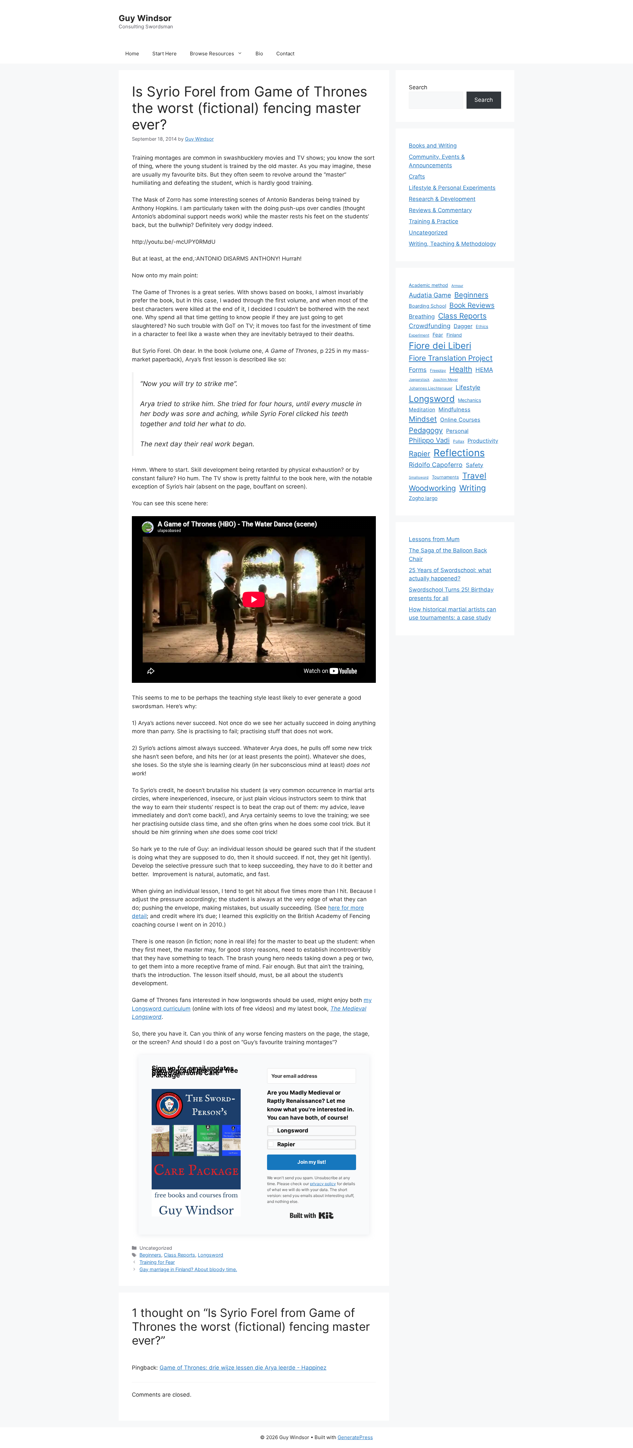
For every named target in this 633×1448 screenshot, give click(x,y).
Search (418, 87)
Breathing (422, 316)
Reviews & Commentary (440, 210)
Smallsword (419, 477)
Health (460, 369)
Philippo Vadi (429, 440)
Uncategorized (428, 232)
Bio (259, 53)
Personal (457, 431)
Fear (438, 335)
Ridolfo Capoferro (436, 465)
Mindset (423, 419)
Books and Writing (433, 145)
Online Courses (460, 419)
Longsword (292, 1130)
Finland (454, 335)
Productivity (482, 440)
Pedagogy (426, 430)
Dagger (463, 326)
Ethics (482, 326)
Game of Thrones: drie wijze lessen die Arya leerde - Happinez (243, 1367)
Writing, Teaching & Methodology (452, 243)
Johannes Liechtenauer (430, 388)
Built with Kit (312, 1215)
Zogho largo (423, 498)
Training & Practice (433, 221)
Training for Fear (157, 1262)
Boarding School (427, 306)
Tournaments (445, 477)
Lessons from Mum (434, 539)
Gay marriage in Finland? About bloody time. (188, 1269)
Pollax (458, 441)
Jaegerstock (419, 379)
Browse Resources (212, 53)
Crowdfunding (429, 326)
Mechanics (469, 400)
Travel (474, 476)
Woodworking (432, 488)
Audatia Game (430, 295)
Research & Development (442, 199)
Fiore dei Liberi (440, 345)
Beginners (150, 1255)
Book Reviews (472, 305)
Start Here (164, 53)
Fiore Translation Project (451, 357)
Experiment (419, 335)
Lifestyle (468, 387)
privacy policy (323, 1183)
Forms (418, 370)
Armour (457, 286)
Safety (474, 464)
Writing (472, 488)
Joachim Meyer (445, 379)
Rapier (286, 1144)
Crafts (417, 176)
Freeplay (438, 370)
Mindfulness (454, 409)
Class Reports (179, 1255)
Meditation (422, 409)
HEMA (484, 369)
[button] (196, 1154)
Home (132, 53)
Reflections (459, 453)
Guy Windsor (145, 18)
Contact (285, 53)
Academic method (428, 285)
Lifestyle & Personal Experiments (452, 187)
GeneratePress (355, 1437)
